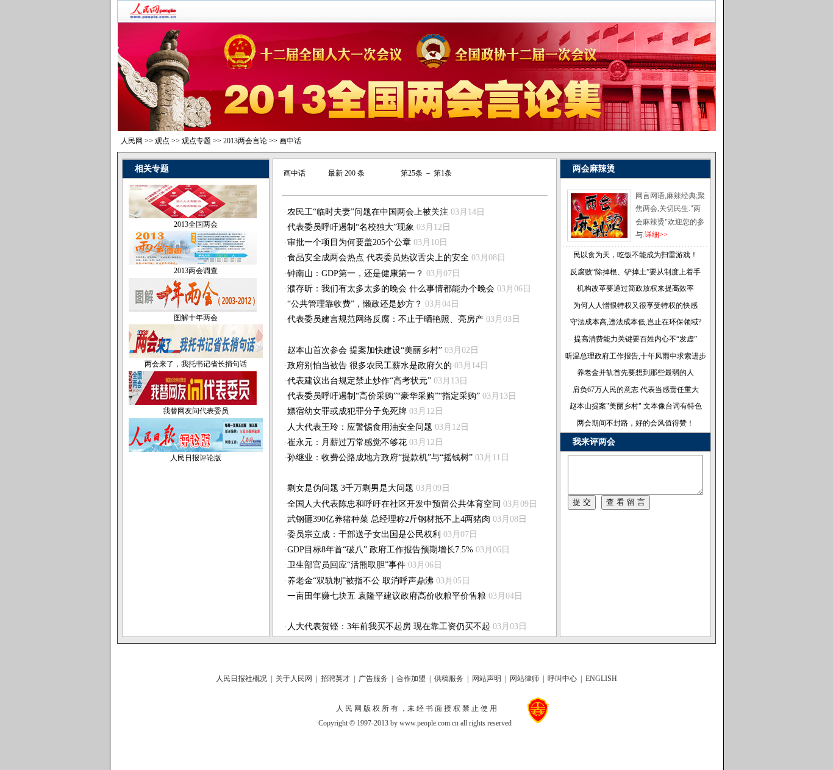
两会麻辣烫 (594, 168)
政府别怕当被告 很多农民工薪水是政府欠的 (369, 365)
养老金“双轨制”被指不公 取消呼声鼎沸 (360, 580)
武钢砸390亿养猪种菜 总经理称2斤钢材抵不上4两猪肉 (388, 519)
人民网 (132, 141)
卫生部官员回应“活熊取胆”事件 (346, 564)
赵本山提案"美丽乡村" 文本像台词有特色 (636, 406)
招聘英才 (335, 678)
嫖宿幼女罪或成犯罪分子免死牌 (347, 411)
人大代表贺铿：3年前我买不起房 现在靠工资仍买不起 (388, 626)
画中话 (290, 141)
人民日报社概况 (241, 678)
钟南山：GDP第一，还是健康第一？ (355, 273)
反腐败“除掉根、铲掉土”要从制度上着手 (635, 272)
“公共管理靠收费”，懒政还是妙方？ (355, 303)
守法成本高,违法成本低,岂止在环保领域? (635, 322)
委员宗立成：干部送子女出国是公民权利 (364, 534)
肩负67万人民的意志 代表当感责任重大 (636, 389)
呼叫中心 (562, 678)
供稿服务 (448, 678)
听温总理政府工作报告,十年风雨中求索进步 (635, 356)
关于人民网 (294, 678)
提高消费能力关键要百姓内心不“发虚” (635, 339)
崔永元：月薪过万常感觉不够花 (347, 442)
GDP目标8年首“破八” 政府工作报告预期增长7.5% (380, 549)
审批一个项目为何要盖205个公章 (349, 242)
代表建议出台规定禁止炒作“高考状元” (359, 380)
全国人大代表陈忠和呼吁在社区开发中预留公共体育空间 (394, 503)
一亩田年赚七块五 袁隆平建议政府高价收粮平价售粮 (386, 596)
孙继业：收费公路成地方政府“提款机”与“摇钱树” (380, 457)
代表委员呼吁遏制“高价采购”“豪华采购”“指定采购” (383, 396)
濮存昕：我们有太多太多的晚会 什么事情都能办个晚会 (391, 288)
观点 (162, 141)
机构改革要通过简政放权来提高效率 (635, 288)
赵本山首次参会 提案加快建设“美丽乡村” (364, 350)
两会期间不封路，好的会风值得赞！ (635, 423)
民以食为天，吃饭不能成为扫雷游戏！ (635, 255)
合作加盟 (411, 678)
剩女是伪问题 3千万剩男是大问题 (350, 488)
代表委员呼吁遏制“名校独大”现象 (350, 227)
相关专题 (152, 168)
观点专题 (196, 141)
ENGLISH (601, 678)
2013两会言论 (245, 141)
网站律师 (524, 678)
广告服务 (373, 678)
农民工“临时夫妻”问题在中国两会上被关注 (367, 211)
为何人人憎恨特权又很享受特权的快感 (635, 305)
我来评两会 (594, 441)
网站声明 (486, 678)
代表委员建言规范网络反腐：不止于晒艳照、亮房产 (385, 319)
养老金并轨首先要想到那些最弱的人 (635, 372)
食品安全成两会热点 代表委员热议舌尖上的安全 (378, 257)
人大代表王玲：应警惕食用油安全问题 (359, 427)
